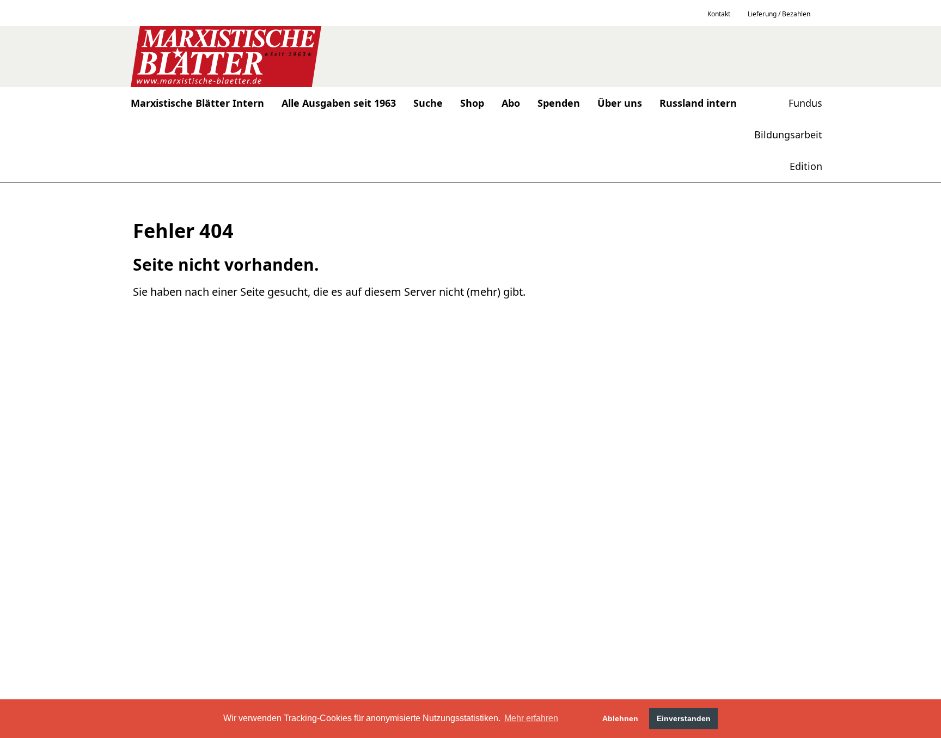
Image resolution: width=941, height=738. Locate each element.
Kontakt (718, 14)
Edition (806, 166)
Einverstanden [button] (684, 718)
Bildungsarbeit (788, 134)
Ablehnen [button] (620, 718)
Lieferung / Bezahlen (779, 14)
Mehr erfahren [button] (531, 718)
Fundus (805, 102)
